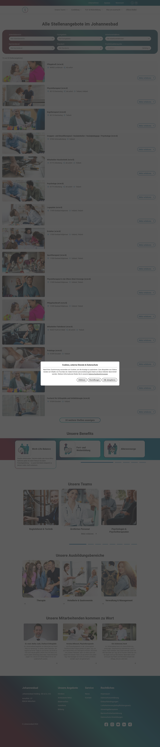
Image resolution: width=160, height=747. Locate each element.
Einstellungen (94, 380)
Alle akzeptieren (109, 380)
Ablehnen (82, 380)
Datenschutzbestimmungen (98, 374)
